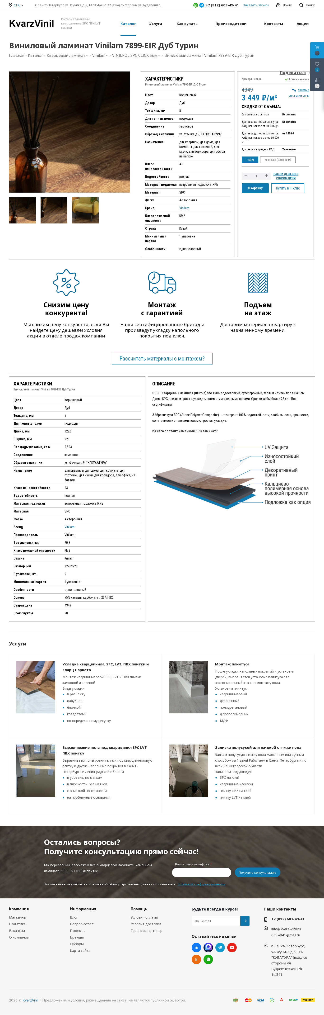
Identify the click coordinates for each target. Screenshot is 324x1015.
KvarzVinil (30, 1000)
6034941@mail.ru (285, 935)
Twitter (208, 947)
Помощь (139, 908)
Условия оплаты (144, 917)
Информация (83, 908)
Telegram (201, 5)
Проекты (77, 930)
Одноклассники (196, 959)
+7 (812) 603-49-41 (288, 918)
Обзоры (77, 943)
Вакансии (17, 930)
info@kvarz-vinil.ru (286, 928)
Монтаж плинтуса (232, 664)
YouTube (232, 947)
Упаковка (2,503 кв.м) (278, 159)
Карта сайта (80, 950)
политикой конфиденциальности (201, 884)
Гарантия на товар (146, 930)
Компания (19, 908)
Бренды (77, 937)
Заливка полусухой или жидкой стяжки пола (258, 747)
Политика (17, 923)
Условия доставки (146, 923)
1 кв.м (250, 159)
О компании (19, 937)
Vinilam (184, 208)
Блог (74, 917)
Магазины (17, 917)
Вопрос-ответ (82, 923)
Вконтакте (196, 947)
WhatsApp (195, 5)
